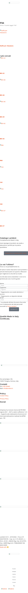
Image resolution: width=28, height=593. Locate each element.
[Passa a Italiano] (4, 589)
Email (1, 297)
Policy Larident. (12, 306)
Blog (14, 585)
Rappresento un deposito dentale (11, 296)
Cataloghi (14, 571)
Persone (14, 579)
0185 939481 (6, 386)
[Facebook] (1, 404)
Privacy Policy (4, 399)
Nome (2, 283)
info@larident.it (8, 388)
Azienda (14, 574)
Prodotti (14, 568)
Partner (14, 577)
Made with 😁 (4, 547)
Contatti (14, 582)
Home (1, 25)
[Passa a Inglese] (11, 589)
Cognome (3, 287)
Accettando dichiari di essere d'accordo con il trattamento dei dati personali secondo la (13, 304)
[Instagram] (5, 404)
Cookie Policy (4, 396)
